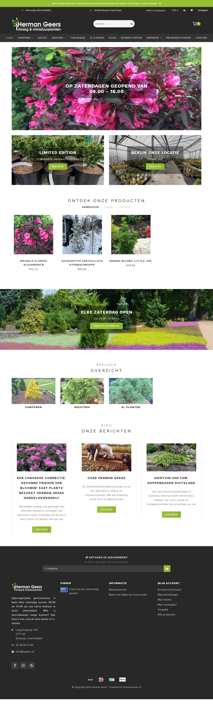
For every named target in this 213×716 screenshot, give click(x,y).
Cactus (42, 38)
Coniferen (24, 38)
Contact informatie (106, 326)
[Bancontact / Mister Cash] (112, 679)
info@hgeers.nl (25, 651)
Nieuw (109, 207)
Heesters (57, 38)
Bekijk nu (58, 166)
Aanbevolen (90, 207)
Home (9, 38)
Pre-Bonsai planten (178, 38)
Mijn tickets (165, 599)
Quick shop (35, 259)
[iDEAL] (101, 679)
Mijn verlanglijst (167, 604)
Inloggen (203, 10)
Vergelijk (163, 609)
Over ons (201, 38)
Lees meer (41, 529)
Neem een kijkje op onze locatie (128, 594)
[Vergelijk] (184, 10)
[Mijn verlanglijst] (192, 10)
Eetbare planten (131, 38)
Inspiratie (153, 38)
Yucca (112, 38)
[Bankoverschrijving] (90, 679)
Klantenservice (118, 589)
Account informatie (169, 589)
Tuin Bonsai (78, 38)
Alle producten (166, 614)
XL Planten (97, 38)
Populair (125, 207)
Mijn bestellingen (168, 594)
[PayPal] (122, 679)
